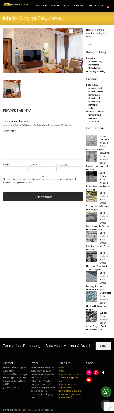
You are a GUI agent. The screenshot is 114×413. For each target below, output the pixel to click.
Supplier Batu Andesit (70, 374)
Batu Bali (93, 104)
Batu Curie (94, 94)
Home (89, 29)
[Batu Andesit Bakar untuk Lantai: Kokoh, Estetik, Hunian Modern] (91, 217)
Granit (66, 5)
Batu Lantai (94, 67)
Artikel (61, 370)
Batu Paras (94, 101)
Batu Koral (94, 98)
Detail (103, 345)
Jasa (89, 5)
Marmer (55, 5)
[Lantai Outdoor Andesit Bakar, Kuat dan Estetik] (91, 141)
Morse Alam (27, 410)
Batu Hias (93, 64)
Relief (91, 108)
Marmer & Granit (95, 111)
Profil (61, 367)
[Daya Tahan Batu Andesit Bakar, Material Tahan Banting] (91, 177)
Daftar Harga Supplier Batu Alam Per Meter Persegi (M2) (70, 394)
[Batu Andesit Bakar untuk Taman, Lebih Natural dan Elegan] (91, 197)
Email (33, 164)
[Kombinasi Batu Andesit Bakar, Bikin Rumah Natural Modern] (91, 157)
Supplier (90, 58)
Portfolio (78, 5)
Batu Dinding (95, 61)
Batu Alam (42, 5)
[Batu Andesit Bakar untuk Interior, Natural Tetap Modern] (91, 237)
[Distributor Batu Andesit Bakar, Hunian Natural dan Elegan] (91, 297)
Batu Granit (94, 114)
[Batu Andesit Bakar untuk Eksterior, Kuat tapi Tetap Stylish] (91, 257)
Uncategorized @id (96, 71)
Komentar (9, 131)
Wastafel (93, 121)
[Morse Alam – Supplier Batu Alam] (15, 5)
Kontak (99, 5)
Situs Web (62, 164)
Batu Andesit (95, 88)
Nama (7, 164)
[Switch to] (108, 6)
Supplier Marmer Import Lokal (67, 386)
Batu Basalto (95, 91)
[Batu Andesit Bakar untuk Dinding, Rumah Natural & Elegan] (91, 277)
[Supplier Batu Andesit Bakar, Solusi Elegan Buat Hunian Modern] (91, 317)
